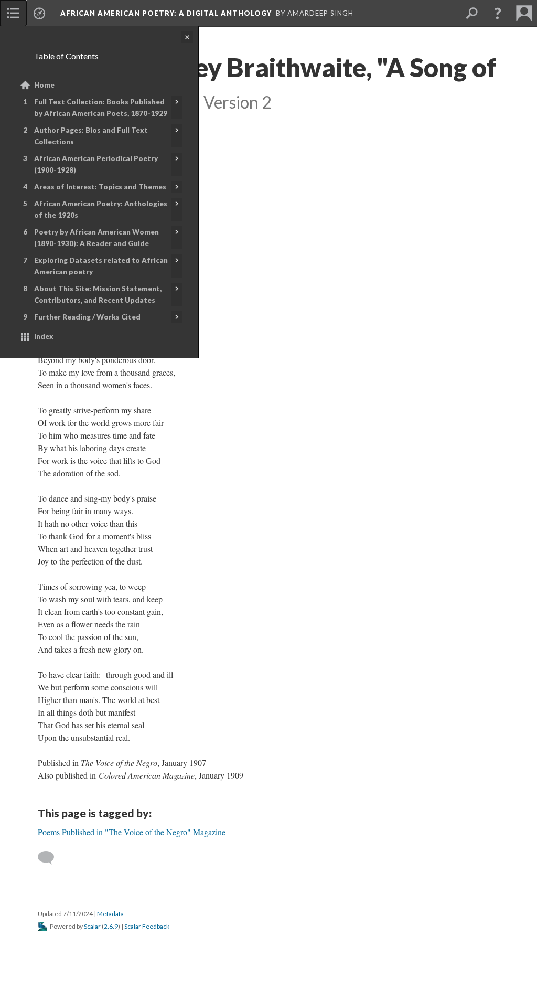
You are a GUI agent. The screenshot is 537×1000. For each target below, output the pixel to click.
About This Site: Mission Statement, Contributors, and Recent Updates (98, 294)
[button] (498, 13)
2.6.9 (111, 926)
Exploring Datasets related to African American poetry (101, 266)
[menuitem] (13, 13)
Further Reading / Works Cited (87, 317)
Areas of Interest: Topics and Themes (100, 187)
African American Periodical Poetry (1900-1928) (96, 164)
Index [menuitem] (43, 336)
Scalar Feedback (146, 926)
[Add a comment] (50, 858)
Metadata (110, 914)
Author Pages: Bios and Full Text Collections (91, 136)
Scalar (92, 926)
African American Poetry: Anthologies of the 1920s (100, 209)
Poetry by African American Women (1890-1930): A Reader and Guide (96, 238)
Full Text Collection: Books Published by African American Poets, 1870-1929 (100, 108)
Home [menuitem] (44, 85)
